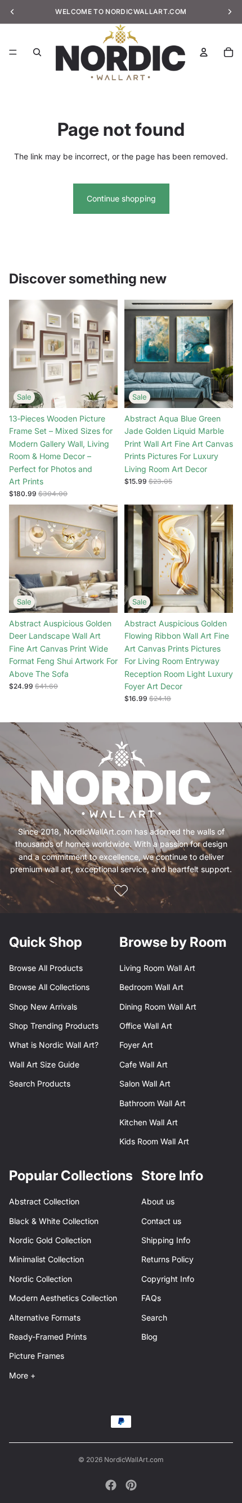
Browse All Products (46, 968)
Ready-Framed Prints (48, 1336)
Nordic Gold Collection (50, 1240)
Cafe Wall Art (143, 1064)
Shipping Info (165, 1240)
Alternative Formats (44, 1317)
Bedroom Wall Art (151, 987)
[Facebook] (111, 1485)
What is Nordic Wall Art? (53, 1045)
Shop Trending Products (53, 1025)
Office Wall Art (145, 1025)
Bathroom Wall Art (152, 1103)
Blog (149, 1336)
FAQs (151, 1298)
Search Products (39, 1083)
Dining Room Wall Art (157, 1006)
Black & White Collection (53, 1221)
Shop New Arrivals (43, 1006)
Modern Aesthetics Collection (63, 1298)
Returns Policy (167, 1259)
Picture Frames (36, 1355)
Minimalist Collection (46, 1259)
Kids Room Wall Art (154, 1141)
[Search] (37, 52)
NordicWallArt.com (134, 1459)
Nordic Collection (40, 1279)
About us (157, 1201)
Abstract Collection (44, 1201)
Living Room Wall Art (157, 968)
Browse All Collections (49, 987)
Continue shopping (121, 198)
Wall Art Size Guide (44, 1064)
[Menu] (13, 52)
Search (154, 1317)
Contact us (161, 1221)
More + (22, 1375)
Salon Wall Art (145, 1083)
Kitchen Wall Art (148, 1122)
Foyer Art (136, 1045)
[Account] (203, 52)
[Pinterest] (131, 1485)
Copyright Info (167, 1279)
